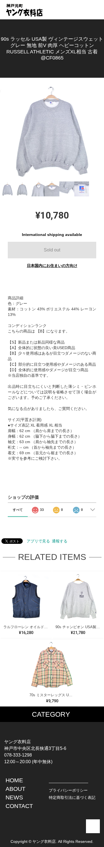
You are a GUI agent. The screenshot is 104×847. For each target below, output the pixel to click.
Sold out (52, 250)
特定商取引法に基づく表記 (72, 797)
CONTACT (19, 806)
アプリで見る (38, 541)
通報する (59, 541)
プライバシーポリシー (68, 790)
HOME (14, 780)
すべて (18, 510)
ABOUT (16, 789)
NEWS (14, 797)
